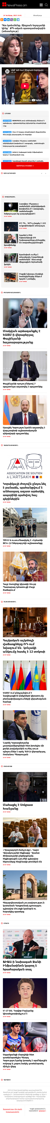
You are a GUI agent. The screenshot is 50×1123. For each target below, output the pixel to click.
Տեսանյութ (37, 15)
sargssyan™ (42, 1110)
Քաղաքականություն (12, 292)
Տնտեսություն (10, 601)
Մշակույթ (8, 766)
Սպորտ (6, 923)
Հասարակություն (11, 445)
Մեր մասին (18, 1109)
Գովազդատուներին (12, 1112)
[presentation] (41, 173)
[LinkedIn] (8, 19)
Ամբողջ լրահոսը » (25, 166)
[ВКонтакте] (5, 19)
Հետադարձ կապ (8, 1109)
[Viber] (11, 19)
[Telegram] (18, 19)
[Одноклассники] (1, 19)
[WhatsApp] (14, 19)
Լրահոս (8, 113)
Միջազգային (10, 197)
